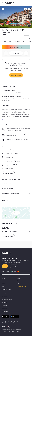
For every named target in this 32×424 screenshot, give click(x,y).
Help (18, 283)
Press (3, 286)
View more (5, 120)
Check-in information (7, 188)
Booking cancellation (21, 286)
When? (17, 53)
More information (8, 173)
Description (17, 41)
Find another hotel (16, 75)
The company (4, 281)
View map (27, 37)
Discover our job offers (6, 289)
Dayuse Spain (4, 308)
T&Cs (18, 331)
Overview (4, 41)
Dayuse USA (4, 302)
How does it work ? (6, 183)
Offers (10, 41)
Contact (19, 281)
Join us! (5, 266)
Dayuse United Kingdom (7, 299)
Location (30, 41)
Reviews (3, 283)
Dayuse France (5, 296)
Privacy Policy (12, 331)
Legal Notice (4, 331)
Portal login (13, 266)
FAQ (24, 41)
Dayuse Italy (4, 305)
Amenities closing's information (10, 193)
